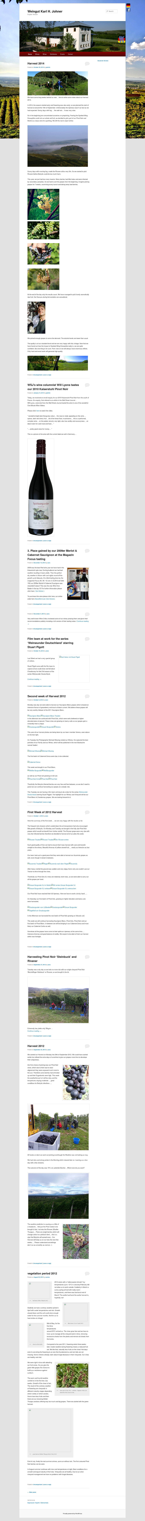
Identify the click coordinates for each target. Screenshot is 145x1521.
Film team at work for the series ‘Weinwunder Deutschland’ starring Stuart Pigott (50, 643)
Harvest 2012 (35, 1046)
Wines (45, 54)
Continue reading (34, 679)
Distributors (53, 54)
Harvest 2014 (35, 63)
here (37, 410)
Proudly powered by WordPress (72, 1513)
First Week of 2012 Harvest (44, 812)
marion (47, 1277)
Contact (70, 54)
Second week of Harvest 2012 (46, 696)
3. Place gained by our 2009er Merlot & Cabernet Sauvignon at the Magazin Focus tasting (52, 555)
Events (62, 54)
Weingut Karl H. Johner (44, 11)
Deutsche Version (103, 61)
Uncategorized (37, 375)
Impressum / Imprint (33, 1503)
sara (48, 563)
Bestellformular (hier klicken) (45, 599)
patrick (48, 67)
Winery (37, 54)
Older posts (31, 1492)
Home (30, 54)
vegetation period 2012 (42, 1273)
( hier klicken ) (39, 591)
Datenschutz (44, 1503)
